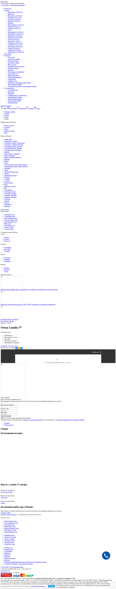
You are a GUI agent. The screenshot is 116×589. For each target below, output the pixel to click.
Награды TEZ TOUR (14, 101)
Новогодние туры (9, 526)
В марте (6, 268)
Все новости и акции (7, 321)
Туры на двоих (9, 229)
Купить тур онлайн (14, 59)
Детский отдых (9, 542)
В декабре (7, 257)
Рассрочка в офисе (13, 63)
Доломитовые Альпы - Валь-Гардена (15, 164)
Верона (6, 161)
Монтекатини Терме (10, 175)
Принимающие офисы (15, 99)
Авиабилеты (12, 79)
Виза (5, 133)
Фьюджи (7, 206)
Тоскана (6, 201)
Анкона (6, 152)
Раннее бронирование (15, 77)
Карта (6, 129)
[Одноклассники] (19, 348)
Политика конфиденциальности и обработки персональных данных (25, 562)
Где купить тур (5, 571)
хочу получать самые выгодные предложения (17, 418)
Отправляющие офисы (15, 97)
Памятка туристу (9, 131)
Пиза (5, 184)
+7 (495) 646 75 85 (6, 5)
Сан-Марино (8, 190)
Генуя (6, 163)
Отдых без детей (9, 544)
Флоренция (7, 204)
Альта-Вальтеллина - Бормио (13, 146)
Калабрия (7, 168)
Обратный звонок (17, 567)
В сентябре (7, 247)
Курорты (7, 127)
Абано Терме (8, 139)
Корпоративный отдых (11, 528)
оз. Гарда (7, 181)
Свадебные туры (9, 225)
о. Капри (7, 179)
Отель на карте (9, 425)
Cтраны (6, 10)
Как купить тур (12, 73)
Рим (5, 188)
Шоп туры (7, 223)
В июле (6, 239)
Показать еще (5, 209)
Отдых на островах (10, 537)
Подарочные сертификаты (16, 72)
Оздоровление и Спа (10, 532)
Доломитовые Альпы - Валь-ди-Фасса (16, 166)
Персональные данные (15, 84)
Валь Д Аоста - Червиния (12, 154)
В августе (7, 241)
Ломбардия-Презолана (11, 172)
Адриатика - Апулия (10, 141)
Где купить (11, 57)
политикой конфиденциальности (38, 586)
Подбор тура (8, 547)
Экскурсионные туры (11, 220)
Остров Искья (8, 183)
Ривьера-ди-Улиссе (10, 186)
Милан (6, 173)
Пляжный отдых (9, 214)
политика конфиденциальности (45, 578)
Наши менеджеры (13, 75)
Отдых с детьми (9, 539)
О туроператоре (9, 88)
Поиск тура (7, 8)
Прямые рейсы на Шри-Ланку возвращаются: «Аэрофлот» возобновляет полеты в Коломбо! (29, 289)
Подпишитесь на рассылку (16, 66)
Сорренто (7, 199)
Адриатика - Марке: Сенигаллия (14, 143)
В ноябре (7, 251)
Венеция (7, 159)
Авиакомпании (12, 102)
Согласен (51, 586)
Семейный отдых (9, 216)
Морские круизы (9, 540)
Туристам (7, 55)
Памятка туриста (13, 68)
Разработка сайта (6, 572)
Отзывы (6, 423)
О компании (8, 551)
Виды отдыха (12, 64)
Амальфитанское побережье (13, 150)
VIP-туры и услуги (10, 530)
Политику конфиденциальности (33, 420)
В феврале (7, 261)
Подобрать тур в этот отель (9, 346)
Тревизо (6, 202)
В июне (6, 237)
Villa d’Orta (4, 497)
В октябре (7, 249)
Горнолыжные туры (10, 222)
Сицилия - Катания (10, 195)
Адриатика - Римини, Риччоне (13, 145)
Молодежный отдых (10, 218)
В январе (7, 259)
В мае (6, 271)
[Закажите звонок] (106, 555)
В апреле (7, 269)
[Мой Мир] (21, 348)
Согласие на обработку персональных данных (22, 86)
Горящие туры (12, 81)
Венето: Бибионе (9, 155)
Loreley (3, 503)
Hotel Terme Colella (6, 492)
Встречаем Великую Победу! (10, 319)
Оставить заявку (6, 513)
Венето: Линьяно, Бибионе (12, 157)
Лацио (6, 170)
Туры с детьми (8, 227)
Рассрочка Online (13, 61)
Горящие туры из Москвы (9, 514)
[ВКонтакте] (16, 348)
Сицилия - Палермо (10, 197)
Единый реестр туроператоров (17, 95)
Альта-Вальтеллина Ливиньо (13, 148)
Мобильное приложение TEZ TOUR (19, 83)
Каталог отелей (9, 125)
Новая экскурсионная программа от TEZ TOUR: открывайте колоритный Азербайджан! (28, 304)
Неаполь (7, 177)
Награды (7, 556)
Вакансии (11, 92)
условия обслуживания (63, 578)
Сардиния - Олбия (10, 192)
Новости (10, 70)
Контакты (11, 93)
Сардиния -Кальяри (10, 193)
